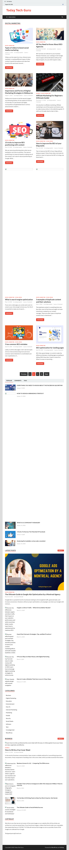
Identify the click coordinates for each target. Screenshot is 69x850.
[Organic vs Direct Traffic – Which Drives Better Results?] (10, 608)
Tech (7, 727)
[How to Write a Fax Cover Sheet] (34, 743)
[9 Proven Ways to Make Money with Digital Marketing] (10, 657)
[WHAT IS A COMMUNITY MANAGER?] (10, 523)
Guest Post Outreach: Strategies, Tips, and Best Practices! (34, 634)
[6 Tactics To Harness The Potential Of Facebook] (10, 532)
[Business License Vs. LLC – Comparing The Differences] (10, 763)
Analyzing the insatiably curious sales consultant (31, 541)
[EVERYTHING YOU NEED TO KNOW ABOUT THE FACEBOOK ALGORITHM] (10, 385)
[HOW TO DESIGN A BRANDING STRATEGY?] (10, 393)
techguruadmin (19, 52)
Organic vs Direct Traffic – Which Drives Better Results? (34, 607)
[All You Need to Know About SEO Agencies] (50, 34)
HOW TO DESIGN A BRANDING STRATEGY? (30, 393)
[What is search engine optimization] (19, 231)
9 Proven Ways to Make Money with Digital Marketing (33, 656)
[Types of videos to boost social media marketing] (19, 36)
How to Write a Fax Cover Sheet (17, 750)
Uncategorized (10, 730)
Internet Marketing (11, 709)
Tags (25, 380)
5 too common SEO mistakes (16, 344)
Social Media (49, 141)
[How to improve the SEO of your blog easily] (50, 130)
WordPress (9, 733)
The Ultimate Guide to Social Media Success (30, 807)
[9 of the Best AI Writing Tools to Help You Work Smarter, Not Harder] (10, 798)
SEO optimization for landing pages (50, 348)
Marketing (9, 712)
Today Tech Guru (18, 10)
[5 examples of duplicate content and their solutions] (50, 231)
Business (38, 93)
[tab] (9, 380)
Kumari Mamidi (19, 596)
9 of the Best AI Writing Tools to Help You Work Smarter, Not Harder (37, 798)
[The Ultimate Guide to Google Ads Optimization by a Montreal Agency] (34, 554)
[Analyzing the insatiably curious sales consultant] (10, 541)
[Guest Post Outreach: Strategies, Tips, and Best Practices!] (10, 634)
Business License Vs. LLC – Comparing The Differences (33, 763)
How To (8, 707)
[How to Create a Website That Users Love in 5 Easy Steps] (10, 679)
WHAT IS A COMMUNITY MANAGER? (28, 522)
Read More (8, 67)
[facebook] (63, 4)
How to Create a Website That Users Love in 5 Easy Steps (34, 679)
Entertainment (10, 704)
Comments (17, 380)
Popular (9, 380)
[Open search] (62, 17)
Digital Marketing (9, 45)
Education (9, 701)
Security (8, 718)
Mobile (8, 715)
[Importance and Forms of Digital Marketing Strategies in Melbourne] (19, 80)
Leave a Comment (28, 95)
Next (46, 374)
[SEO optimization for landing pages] (50, 334)
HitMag (62, 847)
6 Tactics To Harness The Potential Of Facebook (31, 532)
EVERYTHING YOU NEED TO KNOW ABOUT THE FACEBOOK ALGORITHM (40, 385)
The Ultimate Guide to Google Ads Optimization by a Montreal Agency (32, 594)
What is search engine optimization (19, 299)
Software (8, 724)
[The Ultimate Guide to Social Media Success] (10, 807)
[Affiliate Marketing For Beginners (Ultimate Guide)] (50, 82)
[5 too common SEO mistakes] (19, 332)
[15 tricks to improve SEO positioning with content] (19, 129)
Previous (23, 374)
